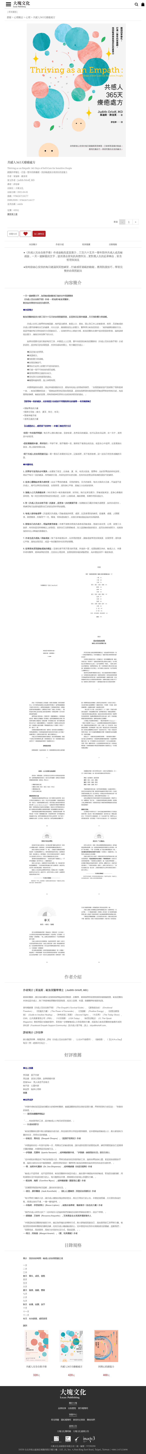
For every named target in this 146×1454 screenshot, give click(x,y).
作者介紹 (60, 244)
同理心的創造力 (106, 1366)
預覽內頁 (13, 233)
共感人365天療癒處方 (71, 1366)
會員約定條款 (79, 1419)
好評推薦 (86, 244)
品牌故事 (62, 1408)
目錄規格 (113, 244)
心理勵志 (18, 17)
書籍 (9, 17)
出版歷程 (72, 1408)
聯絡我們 (91, 1419)
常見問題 (55, 1419)
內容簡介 (33, 244)
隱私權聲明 (66, 1419)
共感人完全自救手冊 (36, 1366)
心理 (28, 17)
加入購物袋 (39, 233)
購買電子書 (12, 214)
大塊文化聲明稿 (64, 1431)
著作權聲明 (83, 1408)
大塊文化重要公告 (81, 1431)
